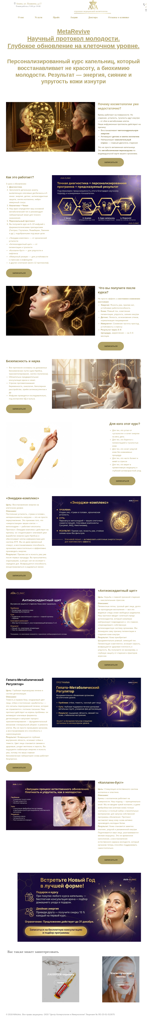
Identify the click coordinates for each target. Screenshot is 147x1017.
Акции (74, 17)
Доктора (93, 17)
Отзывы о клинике (118, 17)
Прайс (56, 17)
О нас (21, 17)
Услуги (38, 17)
